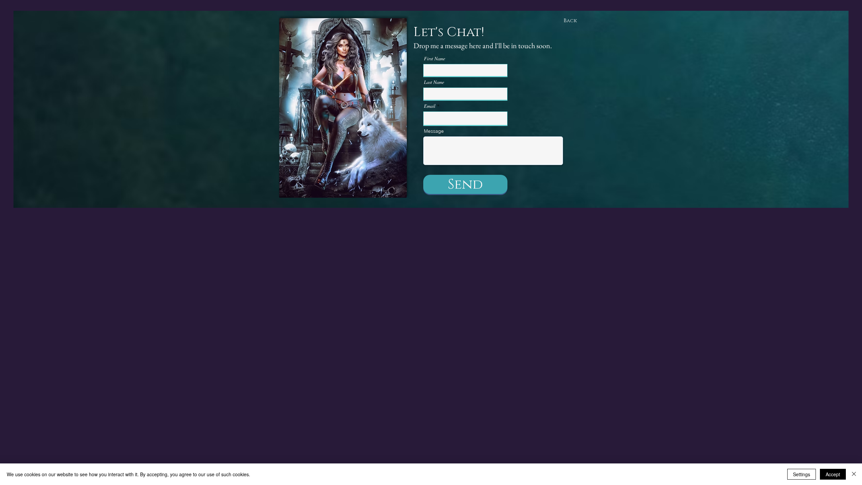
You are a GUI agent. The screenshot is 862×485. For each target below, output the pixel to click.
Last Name (434, 82)
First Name (434, 58)
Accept (833, 474)
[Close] (854, 474)
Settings (801, 474)
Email (429, 106)
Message (434, 131)
